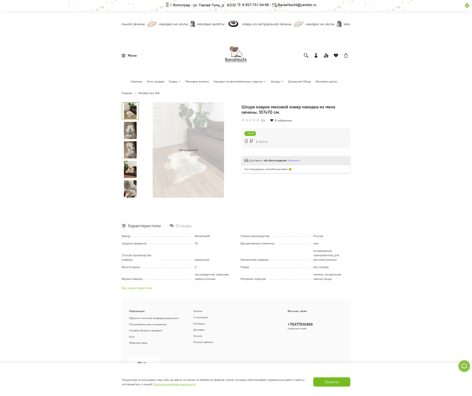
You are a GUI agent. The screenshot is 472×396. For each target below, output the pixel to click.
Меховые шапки (326, 81)
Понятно (331, 382)
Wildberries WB (148, 93)
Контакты (199, 323)
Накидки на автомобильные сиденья (238, 81)
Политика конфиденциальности (174, 384)
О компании (200, 317)
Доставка (198, 329)
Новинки (136, 81)
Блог (132, 336)
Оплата (197, 336)
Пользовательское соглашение (147, 324)
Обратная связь (138, 342)
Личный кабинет (203, 342)
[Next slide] (130, 192)
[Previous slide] (148, 149)
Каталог (198, 311)
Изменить (294, 160)
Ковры (173, 81)
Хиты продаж (155, 81)
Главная (127, 93)
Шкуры (275, 81)
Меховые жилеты (197, 81)
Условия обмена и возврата (145, 330)
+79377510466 (300, 324)
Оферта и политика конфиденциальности (154, 318)
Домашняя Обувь (299, 81)
